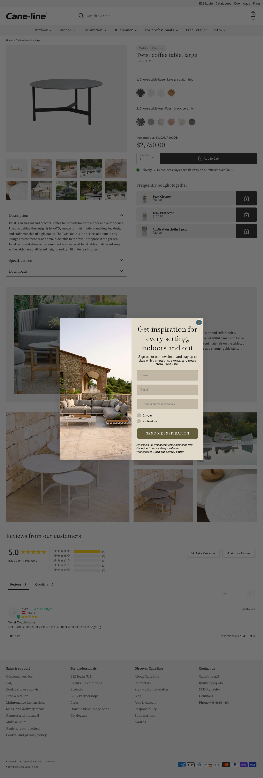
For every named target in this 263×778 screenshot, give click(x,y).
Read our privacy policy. (169, 451)
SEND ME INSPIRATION (167, 433)
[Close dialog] (199, 322)
